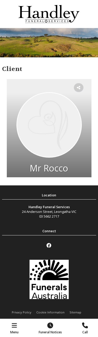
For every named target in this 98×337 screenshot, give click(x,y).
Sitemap (75, 312)
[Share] (79, 87)
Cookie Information (50, 312)
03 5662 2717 (49, 216)
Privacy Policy (21, 312)
